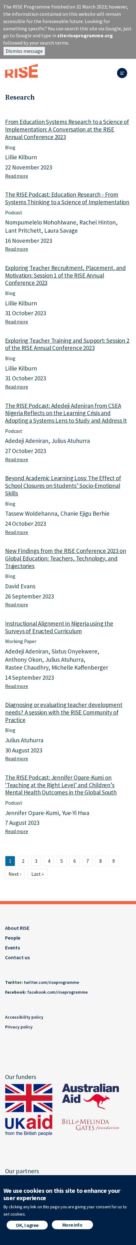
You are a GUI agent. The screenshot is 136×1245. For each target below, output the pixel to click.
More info (72, 1225)
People (12, 938)
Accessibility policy (24, 1017)
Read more (16, 176)
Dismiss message (24, 51)
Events (12, 947)
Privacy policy (19, 1027)
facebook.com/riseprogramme (57, 992)
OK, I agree (27, 1225)
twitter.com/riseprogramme (51, 982)
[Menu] (124, 73)
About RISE (17, 928)
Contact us (17, 957)
